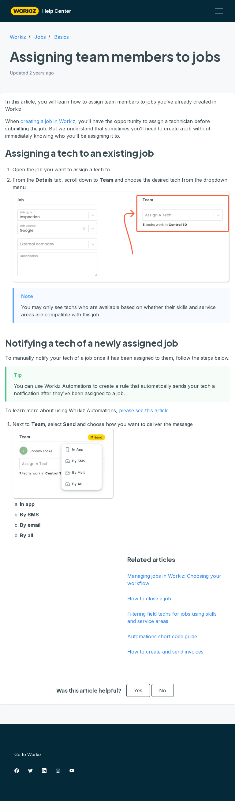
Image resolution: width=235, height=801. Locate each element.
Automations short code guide (162, 636)
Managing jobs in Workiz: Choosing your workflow (174, 579)
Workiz (18, 37)
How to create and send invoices (165, 652)
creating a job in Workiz (48, 121)
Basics (61, 37)
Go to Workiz (28, 754)
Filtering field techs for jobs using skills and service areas (172, 617)
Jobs (40, 37)
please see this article (144, 410)
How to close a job (149, 598)
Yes (138, 690)
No (162, 690)
